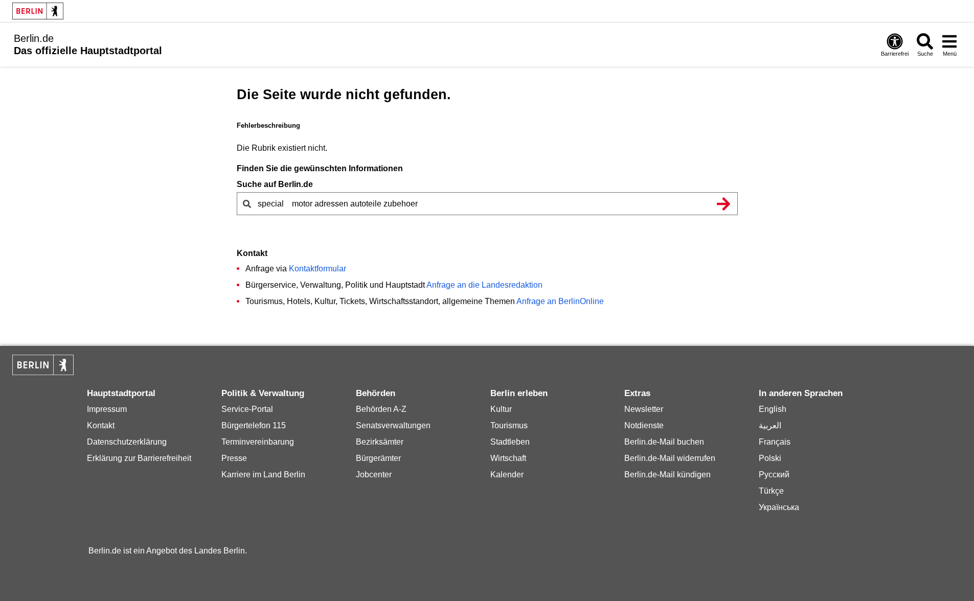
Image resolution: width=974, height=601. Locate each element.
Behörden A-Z (381, 409)
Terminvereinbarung (257, 441)
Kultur (501, 409)
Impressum (107, 409)
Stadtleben (510, 441)
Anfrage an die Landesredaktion (484, 285)
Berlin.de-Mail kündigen (667, 474)
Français (774, 441)
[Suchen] (724, 204)
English (772, 409)
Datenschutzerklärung (127, 441)
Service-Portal (247, 409)
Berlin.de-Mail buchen (664, 441)
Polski (770, 458)
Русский (774, 474)
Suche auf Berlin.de (275, 184)
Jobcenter (374, 474)
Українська (779, 507)
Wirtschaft (508, 458)
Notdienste (644, 425)
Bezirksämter (379, 441)
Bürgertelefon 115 (253, 425)
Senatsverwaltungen (393, 425)
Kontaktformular (317, 268)
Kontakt (101, 425)
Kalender (507, 474)
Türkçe (771, 491)
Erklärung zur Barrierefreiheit (139, 458)
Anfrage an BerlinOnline (560, 301)
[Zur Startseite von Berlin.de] (43, 372)
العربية (770, 425)
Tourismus (509, 425)
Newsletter (643, 409)
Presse (234, 458)
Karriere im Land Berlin (263, 474)
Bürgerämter (378, 458)
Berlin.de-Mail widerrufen (669, 458)
